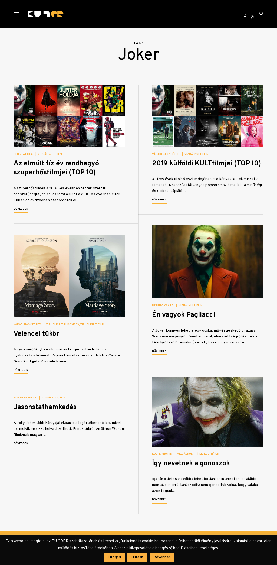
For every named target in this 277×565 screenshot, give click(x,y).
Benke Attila (23, 154)
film (59, 154)
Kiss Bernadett (25, 398)
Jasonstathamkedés (45, 407)
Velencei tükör (36, 334)
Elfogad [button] (114, 557)
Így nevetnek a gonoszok (191, 463)
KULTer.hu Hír (162, 454)
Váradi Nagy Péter (165, 154)
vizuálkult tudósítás (62, 324)
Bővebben (21, 209)
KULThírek (211, 454)
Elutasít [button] (137, 557)
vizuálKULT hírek (190, 454)
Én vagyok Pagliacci (183, 315)
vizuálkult (46, 154)
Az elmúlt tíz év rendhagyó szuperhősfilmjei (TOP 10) (56, 168)
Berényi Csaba (162, 305)
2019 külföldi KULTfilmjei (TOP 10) (206, 163)
